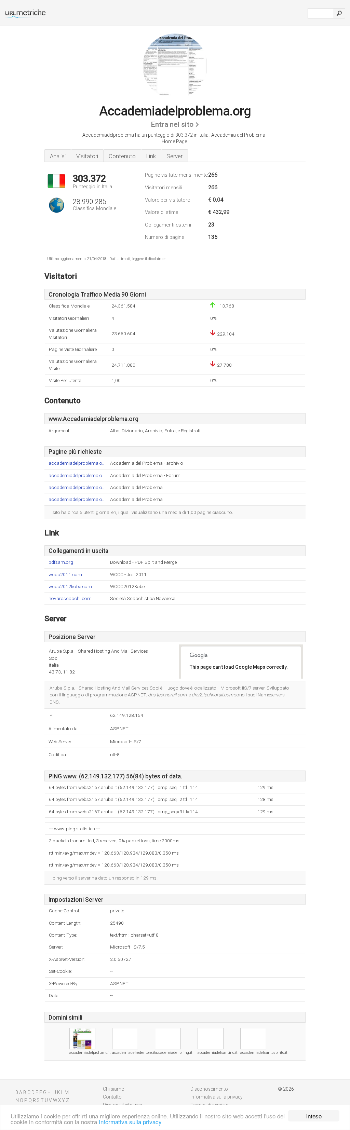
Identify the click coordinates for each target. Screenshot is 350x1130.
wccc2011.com (65, 574)
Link (151, 156)
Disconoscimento (209, 1089)
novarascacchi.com (70, 598)
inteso (314, 1116)
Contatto (112, 1097)
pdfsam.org (61, 562)
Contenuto (122, 156)
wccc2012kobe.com (70, 586)
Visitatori (87, 156)
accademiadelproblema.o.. (76, 463)
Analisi (58, 156)
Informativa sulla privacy (130, 1121)
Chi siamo (113, 1089)
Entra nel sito (172, 124)
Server (174, 156)
